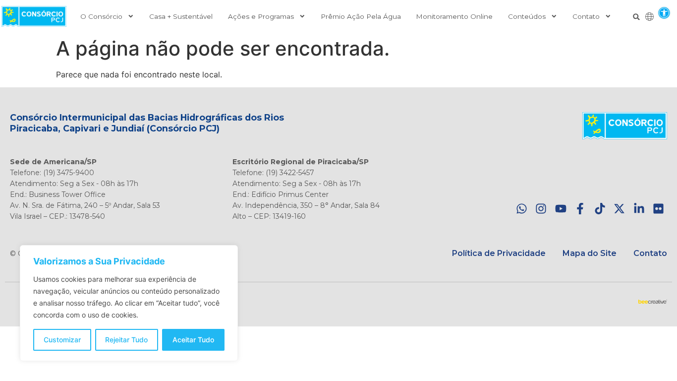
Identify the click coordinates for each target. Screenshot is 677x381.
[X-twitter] (619, 208)
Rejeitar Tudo (126, 339)
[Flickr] (658, 208)
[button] (664, 12)
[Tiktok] (600, 208)
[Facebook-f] (580, 208)
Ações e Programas (261, 16)
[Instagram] (541, 208)
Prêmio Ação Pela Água (361, 16)
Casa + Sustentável (181, 16)
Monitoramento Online (454, 16)
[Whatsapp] (521, 208)
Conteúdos (527, 16)
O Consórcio (101, 16)
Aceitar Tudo (193, 339)
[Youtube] (560, 208)
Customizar (62, 339)
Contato (586, 16)
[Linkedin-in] (639, 208)
